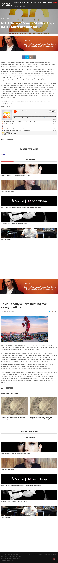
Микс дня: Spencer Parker (7, 191)
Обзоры (7, 18)
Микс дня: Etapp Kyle (6, 239)
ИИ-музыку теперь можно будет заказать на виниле (14, 223)
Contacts (54, 554)
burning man (9, 388)
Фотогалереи (35, 2)
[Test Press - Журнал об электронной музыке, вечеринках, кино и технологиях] (7, 4)
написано (13, 359)
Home (2, 18)
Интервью (43, 2)
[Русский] (4, 154)
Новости (15, 2)
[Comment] (31, 57)
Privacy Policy (40, 554)
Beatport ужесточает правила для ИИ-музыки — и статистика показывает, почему (21, 207)
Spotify (23, 6)
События (49, 2)
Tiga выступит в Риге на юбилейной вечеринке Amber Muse (15, 175)
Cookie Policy (47, 554)
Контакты (16, 6)
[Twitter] (27, 57)
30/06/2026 (4, 421)
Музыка (22, 2)
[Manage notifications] (54, 559)
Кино (28, 2)
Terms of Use (32, 554)
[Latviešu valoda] (2, 154)
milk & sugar (9, 139)
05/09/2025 (33, 421)
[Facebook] (23, 57)
